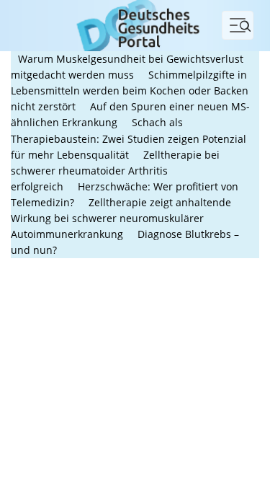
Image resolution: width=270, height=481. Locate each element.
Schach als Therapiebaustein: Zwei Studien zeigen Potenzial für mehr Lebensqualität (128, 138)
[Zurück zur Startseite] (135, 24)
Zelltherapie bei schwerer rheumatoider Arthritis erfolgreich (115, 170)
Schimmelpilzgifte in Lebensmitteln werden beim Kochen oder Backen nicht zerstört (129, 90)
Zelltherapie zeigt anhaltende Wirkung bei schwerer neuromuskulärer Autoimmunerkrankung (121, 218)
